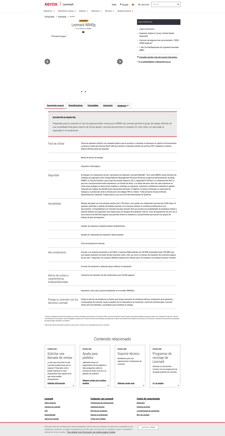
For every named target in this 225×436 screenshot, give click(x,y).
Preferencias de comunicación (102, 403)
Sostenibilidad (50, 415)
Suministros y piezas (66, 11)
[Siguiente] (120, 61)
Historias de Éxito (143, 407)
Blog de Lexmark (143, 415)
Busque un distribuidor (99, 415)
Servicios (108, 11)
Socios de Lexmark (52, 419)
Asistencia (121, 106)
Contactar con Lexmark (102, 398)
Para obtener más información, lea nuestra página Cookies (91, 432)
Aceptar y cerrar (148, 427)
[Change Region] (133, 4)
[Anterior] (47, 61)
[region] (112, 429)
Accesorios (108, 105)
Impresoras (48, 11)
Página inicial (59, 4)
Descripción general (55, 105)
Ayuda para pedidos (98, 419)
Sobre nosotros (50, 403)
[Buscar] (178, 4)
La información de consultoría (148, 411)
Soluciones (95, 11)
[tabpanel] (112, 211)
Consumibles (93, 105)
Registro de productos (99, 411)
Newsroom (141, 403)
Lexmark (49, 398)
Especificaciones (76, 105)
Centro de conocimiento (148, 398)
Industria (82, 11)
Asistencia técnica (124, 11)
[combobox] (165, 4)
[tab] (81, 91)
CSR (46, 411)
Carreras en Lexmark (52, 407)
